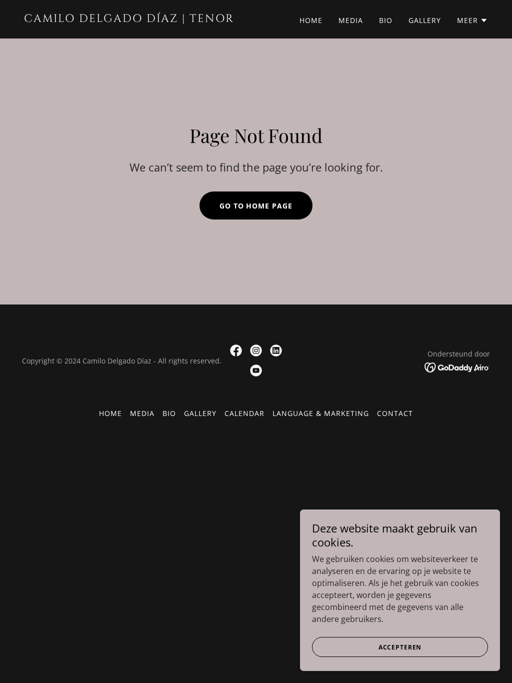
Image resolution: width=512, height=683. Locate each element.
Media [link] (350, 20)
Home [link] (311, 20)
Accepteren (400, 647)
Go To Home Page (256, 205)
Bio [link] (385, 20)
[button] (472, 20)
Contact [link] (395, 413)
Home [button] (110, 413)
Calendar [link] (244, 413)
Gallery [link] (424, 20)
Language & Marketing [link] (320, 413)
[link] (136, 19)
